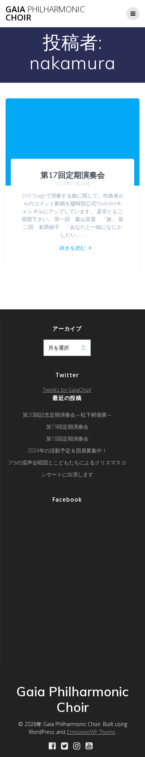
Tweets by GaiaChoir (67, 389)
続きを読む (72, 247)
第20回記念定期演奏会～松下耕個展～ (67, 414)
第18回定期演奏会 (67, 438)
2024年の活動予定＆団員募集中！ (67, 450)
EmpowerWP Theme (91, 731)
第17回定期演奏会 (73, 175)
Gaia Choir (45, 13)
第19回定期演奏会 (67, 426)
